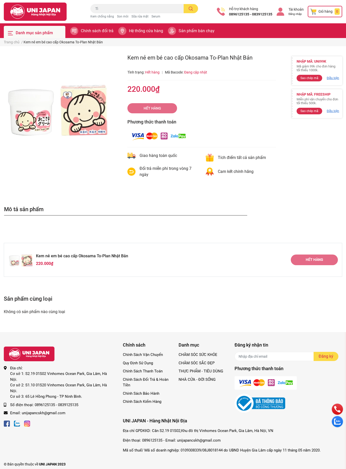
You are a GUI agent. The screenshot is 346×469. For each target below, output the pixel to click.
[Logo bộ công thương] (260, 403)
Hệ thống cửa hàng (146, 30)
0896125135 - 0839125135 (250, 14)
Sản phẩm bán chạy (197, 30)
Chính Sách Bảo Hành (141, 393)
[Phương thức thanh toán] (158, 136)
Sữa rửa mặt (139, 16)
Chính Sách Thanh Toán (143, 371)
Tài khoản (296, 9)
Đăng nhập (295, 14)
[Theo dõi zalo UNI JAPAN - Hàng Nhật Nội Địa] (17, 423)
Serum (155, 16)
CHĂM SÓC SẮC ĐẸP (197, 363)
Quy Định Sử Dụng (138, 363)
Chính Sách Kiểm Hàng (142, 401)
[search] (191, 8)
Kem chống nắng (102, 16)
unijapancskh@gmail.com (43, 413)
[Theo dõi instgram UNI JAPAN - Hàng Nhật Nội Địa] (27, 423)
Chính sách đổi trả (97, 30)
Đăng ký (326, 356)
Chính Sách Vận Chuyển (143, 354)
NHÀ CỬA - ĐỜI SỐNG (197, 379)
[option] (57, 108)
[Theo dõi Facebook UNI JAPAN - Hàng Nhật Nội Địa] (7, 423)
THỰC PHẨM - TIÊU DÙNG (201, 371)
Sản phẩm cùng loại (28, 298)
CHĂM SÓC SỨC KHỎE (198, 354)
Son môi (122, 16)
